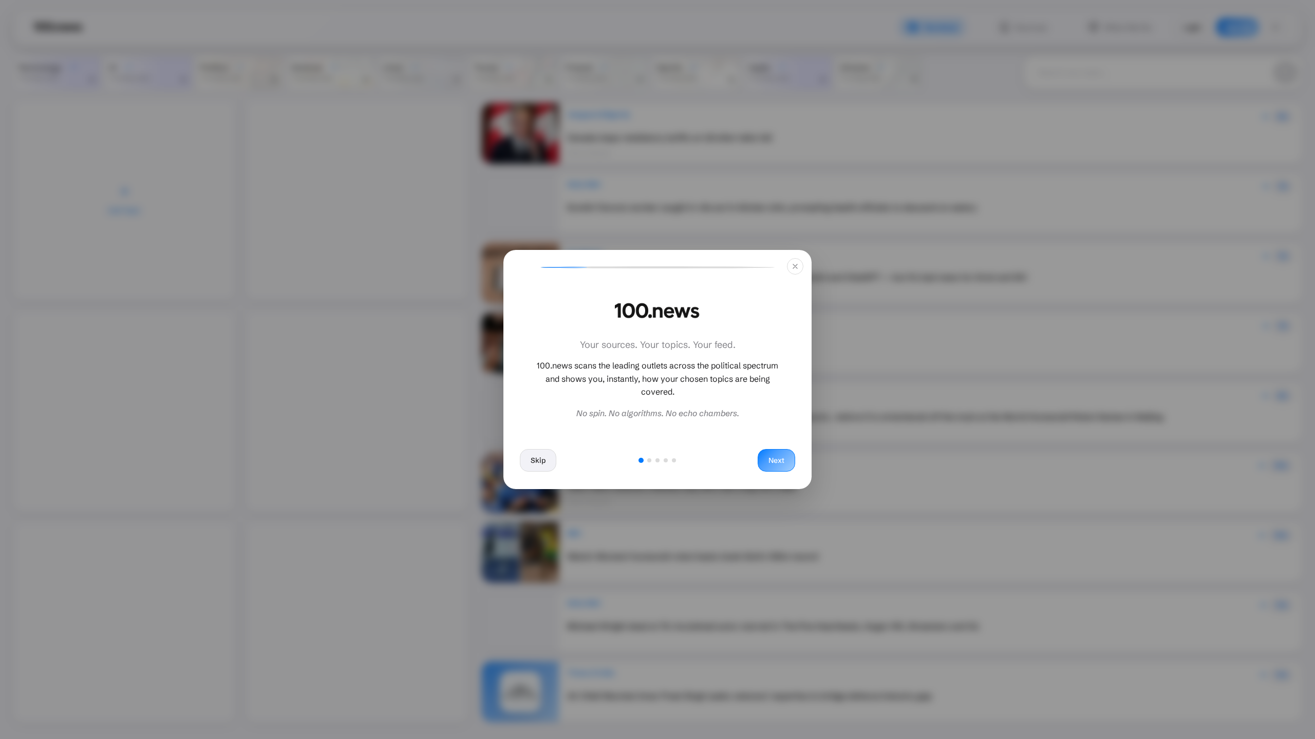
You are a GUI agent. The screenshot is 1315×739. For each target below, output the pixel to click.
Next (776, 460)
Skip (538, 460)
